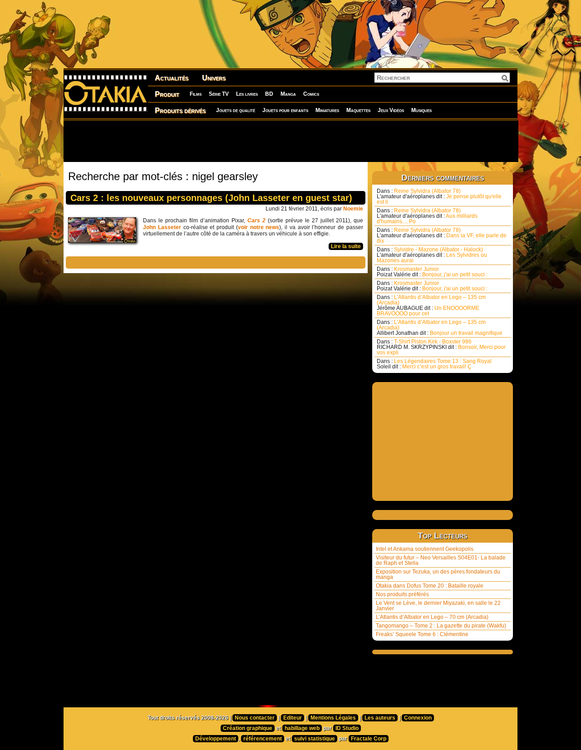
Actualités (171, 78)
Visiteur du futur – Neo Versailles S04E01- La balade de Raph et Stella (441, 560)
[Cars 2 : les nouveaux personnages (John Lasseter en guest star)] (104, 232)
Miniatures (327, 110)
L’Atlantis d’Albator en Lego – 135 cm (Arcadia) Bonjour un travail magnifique (439, 327)
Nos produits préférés (402, 594)
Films (196, 94)
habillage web (302, 728)
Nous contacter (255, 718)
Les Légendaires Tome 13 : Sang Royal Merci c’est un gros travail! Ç (434, 364)
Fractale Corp (368, 738)
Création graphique (247, 728)
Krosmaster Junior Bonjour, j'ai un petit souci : (432, 272)
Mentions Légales (333, 718)
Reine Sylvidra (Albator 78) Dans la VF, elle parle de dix (442, 235)
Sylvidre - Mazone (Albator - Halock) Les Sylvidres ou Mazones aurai (432, 255)
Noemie (353, 209)
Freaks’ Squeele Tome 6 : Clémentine (422, 634)
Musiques (421, 110)
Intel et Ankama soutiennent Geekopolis (424, 549)
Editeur (292, 718)
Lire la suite (346, 246)
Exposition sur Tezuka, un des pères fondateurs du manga (438, 574)
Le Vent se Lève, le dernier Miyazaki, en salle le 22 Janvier (438, 606)
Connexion (418, 718)
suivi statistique (314, 738)
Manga (288, 94)
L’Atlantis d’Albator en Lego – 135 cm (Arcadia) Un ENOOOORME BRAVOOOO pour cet (431, 305)
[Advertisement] (290, 140)
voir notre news (259, 227)
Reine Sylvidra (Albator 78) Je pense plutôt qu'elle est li (439, 196)
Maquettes (358, 110)
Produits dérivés (180, 110)
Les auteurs (379, 718)
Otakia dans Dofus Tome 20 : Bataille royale (429, 586)
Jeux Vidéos (391, 110)
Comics (311, 94)
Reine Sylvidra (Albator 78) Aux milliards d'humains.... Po (427, 216)
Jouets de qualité (235, 110)
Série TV (219, 94)
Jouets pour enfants (285, 110)
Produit (167, 94)
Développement (215, 738)
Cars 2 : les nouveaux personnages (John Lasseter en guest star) (211, 198)
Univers (214, 78)
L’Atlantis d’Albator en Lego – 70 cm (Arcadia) (432, 617)
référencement (262, 738)
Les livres (247, 94)
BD (269, 94)
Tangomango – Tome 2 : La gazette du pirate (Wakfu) (441, 626)
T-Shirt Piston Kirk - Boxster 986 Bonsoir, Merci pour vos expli (441, 347)
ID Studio (347, 728)
